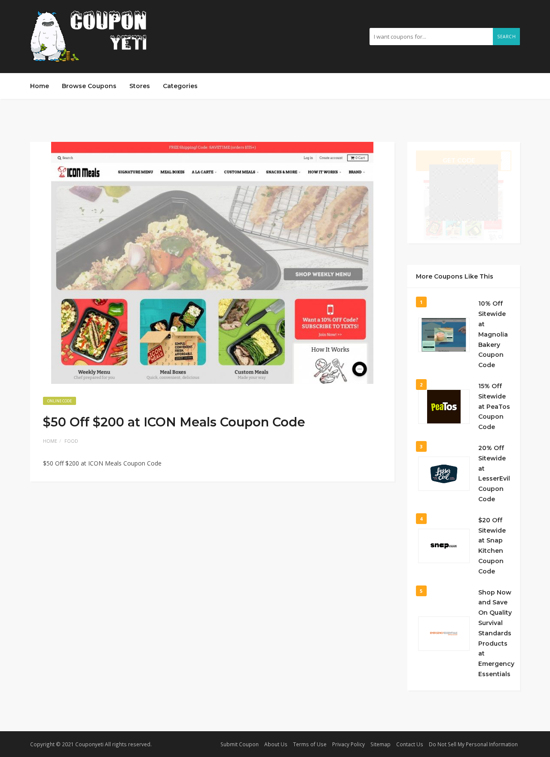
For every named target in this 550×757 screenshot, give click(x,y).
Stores (139, 86)
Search (506, 37)
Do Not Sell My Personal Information (473, 744)
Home (39, 86)
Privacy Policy (348, 744)
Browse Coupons (89, 86)
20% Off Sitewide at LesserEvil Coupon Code (494, 473)
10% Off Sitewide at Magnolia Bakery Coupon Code (493, 334)
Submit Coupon (239, 744)
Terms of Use (310, 744)
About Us (275, 744)
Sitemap (380, 744)
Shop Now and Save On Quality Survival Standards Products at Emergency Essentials (496, 633)
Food (71, 441)
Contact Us (409, 744)
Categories (180, 86)
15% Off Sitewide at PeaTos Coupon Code (494, 406)
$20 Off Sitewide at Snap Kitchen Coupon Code (492, 545)
